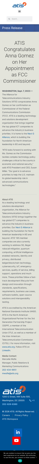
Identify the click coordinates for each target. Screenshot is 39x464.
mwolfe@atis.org (10, 373)
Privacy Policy (21, 415)
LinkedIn (6, 350)
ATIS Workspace (10, 419)
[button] (19, 11)
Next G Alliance (23, 227)
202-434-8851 (9, 370)
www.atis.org (8, 347)
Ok (20, 461)
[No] (36, 457)
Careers (6, 415)
